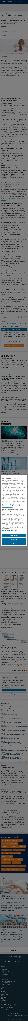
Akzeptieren (14, 543)
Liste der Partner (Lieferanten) (9, 530)
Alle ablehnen (14, 539)
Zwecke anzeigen (14, 535)
